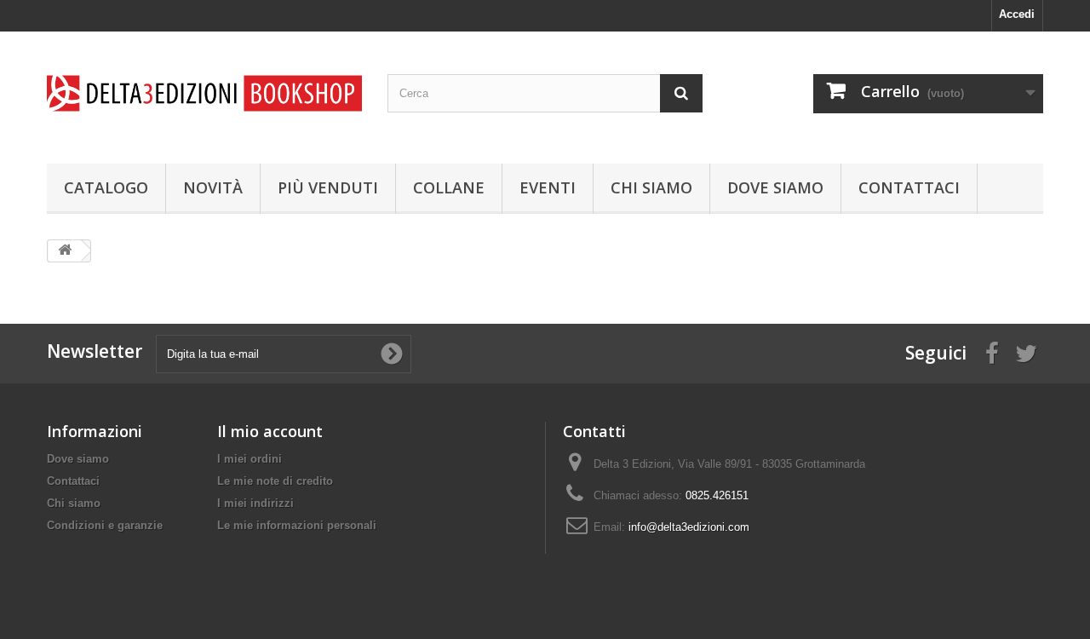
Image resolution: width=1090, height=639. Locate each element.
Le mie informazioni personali (296, 525)
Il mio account (270, 431)
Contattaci (909, 187)
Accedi (1017, 14)
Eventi (547, 187)
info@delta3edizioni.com (688, 527)
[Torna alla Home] (65, 251)
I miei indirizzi (255, 503)
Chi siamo (651, 187)
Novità (213, 187)
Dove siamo (775, 187)
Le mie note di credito (275, 481)
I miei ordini (249, 458)
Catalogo (106, 187)
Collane (449, 187)
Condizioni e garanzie (105, 525)
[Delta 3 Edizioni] (204, 93)
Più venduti (328, 187)
